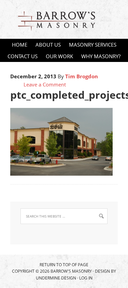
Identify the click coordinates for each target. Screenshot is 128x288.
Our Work (59, 56)
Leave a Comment (45, 84)
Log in (86, 278)
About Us (48, 44)
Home (19, 44)
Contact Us (23, 56)
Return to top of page (64, 265)
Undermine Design (56, 278)
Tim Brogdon (81, 76)
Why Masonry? (100, 56)
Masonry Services (91, 44)
